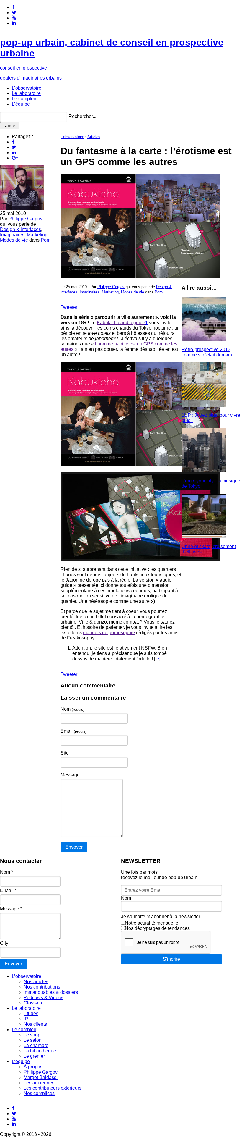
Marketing (37, 234)
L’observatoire (26, 88)
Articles (93, 137)
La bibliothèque (40, 1050)
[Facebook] (13, 7)
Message (70, 774)
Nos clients (35, 1024)
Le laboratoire (26, 93)
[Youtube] (14, 17)
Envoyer (13, 963)
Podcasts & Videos (43, 997)
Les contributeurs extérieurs (52, 1088)
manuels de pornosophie (109, 632)
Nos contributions (42, 986)
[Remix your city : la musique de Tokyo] (204, 470)
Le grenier (34, 1056)
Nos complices (39, 1093)
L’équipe (21, 103)
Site (64, 752)
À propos (33, 1066)
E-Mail (8, 890)
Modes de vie (14, 240)
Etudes (31, 1013)
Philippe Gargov (25, 218)
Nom (72, 709)
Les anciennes (39, 1082)
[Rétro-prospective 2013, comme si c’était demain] (204, 339)
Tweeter (68, 307)
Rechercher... (82, 116)
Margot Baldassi (41, 1077)
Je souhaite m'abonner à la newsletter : (161, 916)
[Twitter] (14, 12)
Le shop (32, 1034)
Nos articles (36, 981)
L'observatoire (72, 137)
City (4, 943)
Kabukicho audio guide (121, 322)
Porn (46, 240)
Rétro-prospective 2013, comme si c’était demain (207, 352)
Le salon (33, 1040)
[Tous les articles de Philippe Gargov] (22, 208)
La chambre (36, 1045)
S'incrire (171, 959)
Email (73, 731)
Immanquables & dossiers (51, 992)
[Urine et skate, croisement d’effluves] (204, 536)
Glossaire (34, 1002)
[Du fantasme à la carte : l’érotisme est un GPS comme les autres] (140, 276)
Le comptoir (24, 98)
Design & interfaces (20, 229)
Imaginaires (12, 234)
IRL (27, 1018)
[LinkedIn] (14, 23)
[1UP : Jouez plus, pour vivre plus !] (204, 405)
